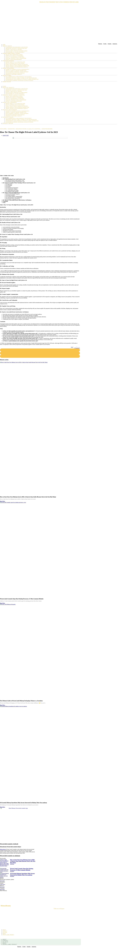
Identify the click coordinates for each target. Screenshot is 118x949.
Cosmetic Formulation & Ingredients (17, 69)
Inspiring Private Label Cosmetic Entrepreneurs (21, 78)
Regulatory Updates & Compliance (16, 50)
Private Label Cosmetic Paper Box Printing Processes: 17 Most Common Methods (21, 598)
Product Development (8, 68)
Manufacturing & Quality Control (11, 53)
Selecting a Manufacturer (13, 54)
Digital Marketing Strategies (14, 63)
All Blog (5, 941)
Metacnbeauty (3, 849)
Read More (2, 501)
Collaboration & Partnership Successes (18, 76)
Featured (3, 128)
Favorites (11, 128)
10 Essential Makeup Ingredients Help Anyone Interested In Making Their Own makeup (23, 802)
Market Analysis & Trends (13, 49)
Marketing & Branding (8, 60)
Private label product (8, 934)
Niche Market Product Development (17, 71)
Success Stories (7, 75)
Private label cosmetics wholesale (9, 844)
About (5, 939)
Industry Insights (7, 46)
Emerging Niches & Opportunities (16, 48)
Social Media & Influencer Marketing (17, 65)
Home (4, 86)
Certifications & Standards (14, 55)
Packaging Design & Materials (14, 73)
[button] (59, 84)
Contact (5, 940)
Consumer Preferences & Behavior (16, 47)
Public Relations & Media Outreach (16, 64)
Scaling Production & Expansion (15, 58)
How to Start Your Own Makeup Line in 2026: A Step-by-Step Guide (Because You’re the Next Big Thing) (28, 496)
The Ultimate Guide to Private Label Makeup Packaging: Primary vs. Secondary (21, 700)
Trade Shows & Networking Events (16, 66)
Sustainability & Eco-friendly (14, 93)
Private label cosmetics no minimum (10, 855)
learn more (2, 880)
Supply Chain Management (13, 101)
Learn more (2, 884)
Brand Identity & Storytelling (15, 62)
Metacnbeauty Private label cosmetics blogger (10, 846)
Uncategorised (47, 128)
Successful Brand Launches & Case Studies (19, 80)
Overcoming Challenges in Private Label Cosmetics (21, 79)
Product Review (7, 81)
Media (4, 943)
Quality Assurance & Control (14, 57)
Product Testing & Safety (13, 74)
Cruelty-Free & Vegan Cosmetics (15, 70)
